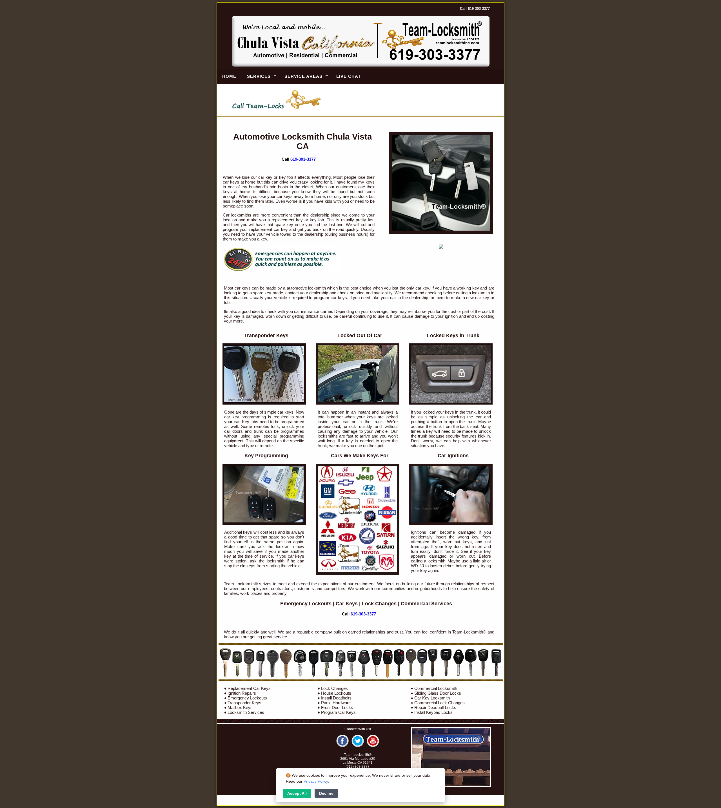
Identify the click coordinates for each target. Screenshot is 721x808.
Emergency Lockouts (305, 603)
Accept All (297, 793)
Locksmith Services (246, 712)
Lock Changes (379, 603)
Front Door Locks (337, 707)
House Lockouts (336, 693)
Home (229, 76)
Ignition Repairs (242, 693)
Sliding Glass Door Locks (437, 693)
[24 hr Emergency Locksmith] (281, 272)
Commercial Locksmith (435, 688)
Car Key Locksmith (432, 698)
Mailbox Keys (240, 707)
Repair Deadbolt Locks (435, 707)
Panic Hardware (336, 702)
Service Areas (303, 76)
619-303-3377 (303, 159)
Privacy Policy (316, 781)
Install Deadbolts (336, 698)
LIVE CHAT (348, 76)
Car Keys (347, 603)
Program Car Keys (338, 712)
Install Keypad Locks (433, 712)
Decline (326, 793)
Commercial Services (426, 603)
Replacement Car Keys (249, 688)
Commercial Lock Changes (439, 702)
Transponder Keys (244, 702)
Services (259, 76)
